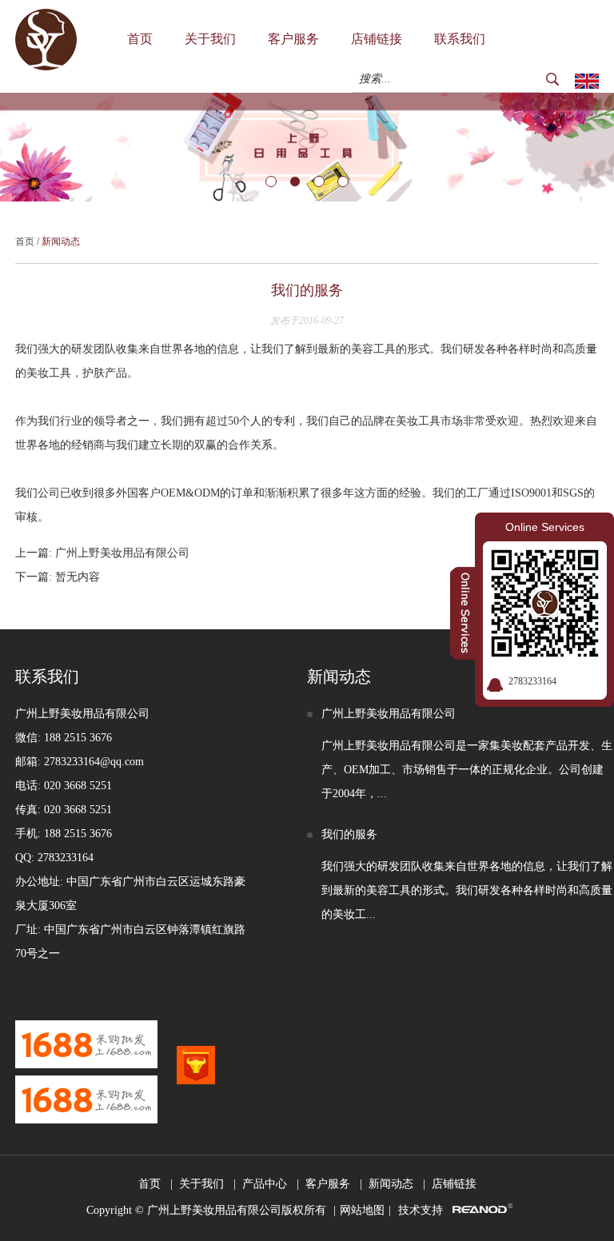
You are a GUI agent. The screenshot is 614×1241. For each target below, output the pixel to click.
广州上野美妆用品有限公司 (122, 553)
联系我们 (459, 39)
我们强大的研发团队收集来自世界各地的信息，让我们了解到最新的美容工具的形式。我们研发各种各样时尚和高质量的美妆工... (466, 890)
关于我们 (210, 39)
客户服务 (293, 39)
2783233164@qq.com (94, 762)
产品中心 (264, 1184)
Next (13, 147)
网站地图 (362, 1210)
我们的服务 (349, 834)
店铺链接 (376, 39)
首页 (140, 39)
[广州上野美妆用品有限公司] (46, 67)
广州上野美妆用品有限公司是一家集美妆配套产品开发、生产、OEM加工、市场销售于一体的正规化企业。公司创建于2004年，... (466, 770)
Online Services (544, 527)
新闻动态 (61, 241)
